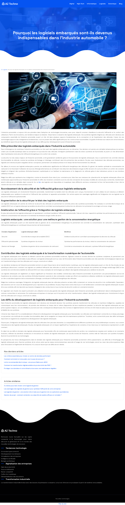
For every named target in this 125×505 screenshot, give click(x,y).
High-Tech (80, 4)
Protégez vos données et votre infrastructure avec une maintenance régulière (30, 368)
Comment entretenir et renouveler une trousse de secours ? (24, 359)
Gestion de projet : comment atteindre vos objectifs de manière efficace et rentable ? (33, 395)
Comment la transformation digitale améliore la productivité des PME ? (27, 365)
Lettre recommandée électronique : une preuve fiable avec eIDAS (25, 362)
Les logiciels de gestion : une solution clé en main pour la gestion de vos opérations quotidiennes (36, 392)
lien (40, 182)
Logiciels (102, 4)
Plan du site (62, 504)
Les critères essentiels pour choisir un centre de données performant (27, 356)
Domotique (112, 4)
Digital (72, 4)
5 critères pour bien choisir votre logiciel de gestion (21, 386)
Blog (120, 4)
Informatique (91, 4)
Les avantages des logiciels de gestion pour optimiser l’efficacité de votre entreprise (32, 389)
